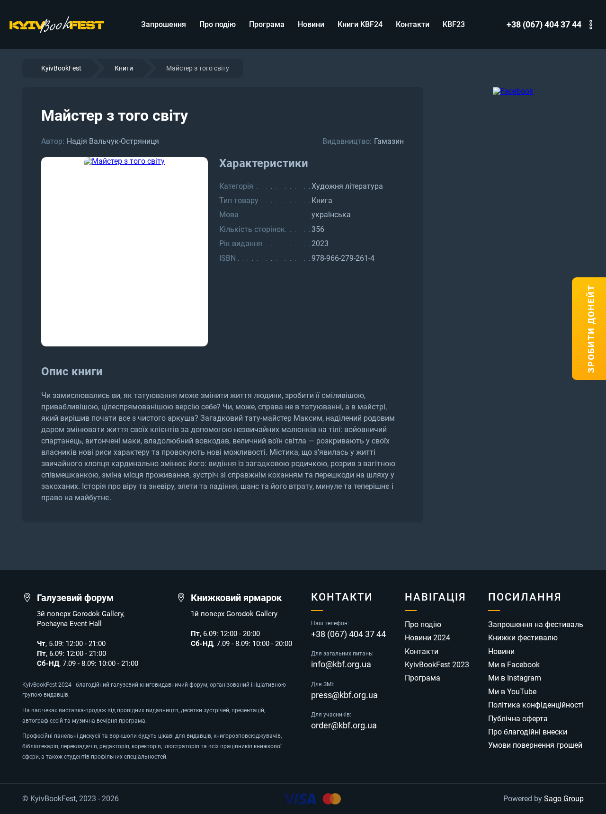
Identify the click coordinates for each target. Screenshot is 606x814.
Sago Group (564, 799)
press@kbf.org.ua (344, 695)
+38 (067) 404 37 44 (544, 24)
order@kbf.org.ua (344, 725)
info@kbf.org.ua (341, 664)
